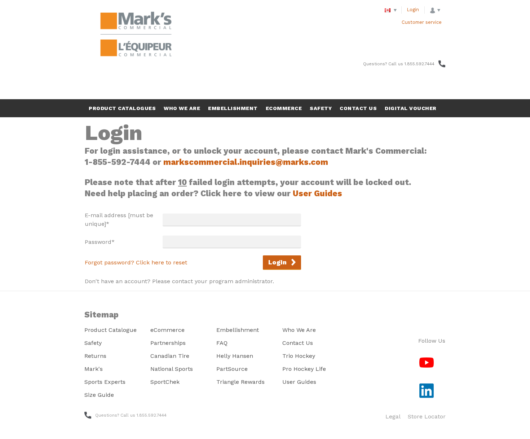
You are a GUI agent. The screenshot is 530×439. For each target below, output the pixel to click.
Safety (93, 342)
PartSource (232, 368)
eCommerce (167, 329)
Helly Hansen (234, 355)
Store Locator (427, 416)
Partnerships (168, 342)
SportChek (165, 381)
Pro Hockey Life (304, 368)
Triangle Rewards (240, 381)
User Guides (317, 193)
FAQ (222, 342)
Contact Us (297, 342)
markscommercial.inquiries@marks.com (245, 162)
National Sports (171, 368)
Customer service (422, 22)
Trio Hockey (298, 355)
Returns (95, 355)
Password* (100, 241)
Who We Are (299, 329)
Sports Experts (104, 381)
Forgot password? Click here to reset (136, 262)
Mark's (93, 368)
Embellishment (237, 329)
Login (413, 9)
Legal (393, 416)
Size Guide (99, 394)
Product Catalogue (110, 329)
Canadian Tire (169, 355)
